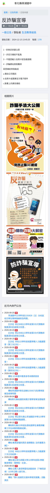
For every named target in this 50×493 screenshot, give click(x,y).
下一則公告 (22, 26)
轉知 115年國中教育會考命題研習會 (23, 376)
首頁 (6, 12)
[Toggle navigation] (44, 3)
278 (40, 40)
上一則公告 (9, 26)
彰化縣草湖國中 (23, 3)
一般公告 (7, 32)
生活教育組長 (29, 32)
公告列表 (14, 12)
